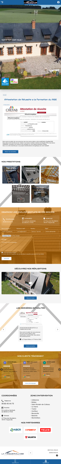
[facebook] (58, 3)
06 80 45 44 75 (8, 222)
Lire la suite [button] (6, 373)
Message (4, 239)
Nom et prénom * (6, 228)
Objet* (46, 228)
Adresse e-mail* (21, 228)
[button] (1, 369)
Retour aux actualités (10, 151)
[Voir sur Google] (4, 362)
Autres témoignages (30, 383)
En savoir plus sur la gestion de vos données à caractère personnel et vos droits (23, 254)
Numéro (33, 228)
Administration (53, 452)
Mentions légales (53, 450)
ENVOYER (6, 258)
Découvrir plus (30, 298)
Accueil (4, 95)
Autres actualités (30, 346)
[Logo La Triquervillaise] (30, 3)
